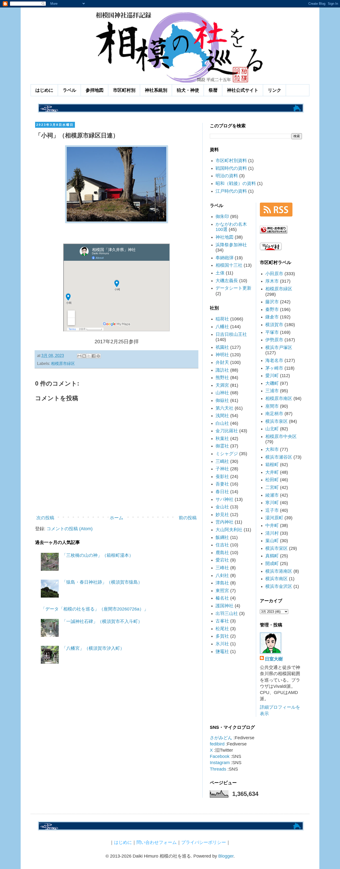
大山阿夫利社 (229, 529)
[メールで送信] (79, 355)
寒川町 (272, 502)
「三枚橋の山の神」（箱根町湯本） (97, 555)
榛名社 (222, 598)
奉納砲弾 (224, 257)
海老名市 (274, 360)
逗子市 (272, 510)
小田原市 (274, 273)
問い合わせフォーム (156, 842)
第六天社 (224, 408)
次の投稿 (45, 517)
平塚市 (272, 332)
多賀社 (222, 636)
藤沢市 (272, 301)
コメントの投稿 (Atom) (70, 528)
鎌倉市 (272, 316)
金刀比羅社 (227, 430)
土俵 (220, 272)
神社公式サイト (242, 90)
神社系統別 (156, 90)
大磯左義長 (227, 280)
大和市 (272, 449)
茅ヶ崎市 (274, 368)
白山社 (222, 423)
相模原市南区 (278, 398)
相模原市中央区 (281, 436)
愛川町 (272, 375)
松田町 (272, 479)
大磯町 (272, 383)
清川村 (272, 533)
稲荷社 (222, 318)
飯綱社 (222, 537)
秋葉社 (222, 438)
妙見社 (222, 514)
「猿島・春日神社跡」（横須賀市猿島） (102, 582)
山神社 (222, 392)
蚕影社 (222, 476)
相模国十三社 (229, 265)
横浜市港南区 (278, 571)
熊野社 (222, 377)
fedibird (217, 743)
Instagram (220, 762)
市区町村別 (124, 90)
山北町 (272, 428)
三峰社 (222, 567)
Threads (218, 769)
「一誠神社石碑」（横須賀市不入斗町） (102, 621)
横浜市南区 (276, 578)
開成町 (272, 563)
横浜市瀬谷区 (278, 457)
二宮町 (272, 487)
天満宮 (222, 385)
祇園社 (222, 347)
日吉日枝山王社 (231, 334)
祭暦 (213, 90)
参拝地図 (95, 90)
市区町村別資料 (231, 160)
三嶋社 (222, 461)
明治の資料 (227, 175)
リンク (274, 90)
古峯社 (222, 620)
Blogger (225, 856)
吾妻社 (222, 483)
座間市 (272, 406)
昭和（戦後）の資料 (236, 183)
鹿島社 (222, 552)
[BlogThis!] (84, 355)
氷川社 (222, 643)
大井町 (272, 472)
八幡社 (222, 326)
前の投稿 (188, 517)
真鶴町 (272, 555)
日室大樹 (274, 658)
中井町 (272, 525)
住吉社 (222, 544)
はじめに (44, 90)
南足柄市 (274, 413)
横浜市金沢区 (278, 586)
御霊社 (222, 445)
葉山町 (272, 540)
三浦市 (272, 390)
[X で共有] (88, 355)
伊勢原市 (274, 339)
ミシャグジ (227, 453)
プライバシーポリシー (203, 842)
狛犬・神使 (188, 90)
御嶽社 (222, 400)
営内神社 (224, 522)
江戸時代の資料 (231, 191)
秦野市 (272, 309)
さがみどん (221, 737)
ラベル (69, 90)
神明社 (222, 354)
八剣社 (222, 575)
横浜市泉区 (276, 421)
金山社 (222, 506)
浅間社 (222, 415)
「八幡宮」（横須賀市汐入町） (93, 648)
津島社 (222, 582)
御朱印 (222, 216)
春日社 (222, 491)
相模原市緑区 (63, 363)
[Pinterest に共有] (98, 355)
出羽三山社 (227, 613)
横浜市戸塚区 (278, 347)
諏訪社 (222, 370)
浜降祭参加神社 (231, 244)
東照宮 (222, 590)
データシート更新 (233, 288)
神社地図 (224, 237)
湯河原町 (274, 517)
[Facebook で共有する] (93, 355)
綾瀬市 (272, 495)
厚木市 (272, 281)
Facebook (219, 756)
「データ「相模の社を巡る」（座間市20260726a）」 (94, 609)
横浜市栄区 (276, 548)
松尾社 (222, 628)
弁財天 (222, 362)
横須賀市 (274, 324)
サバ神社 (224, 499)
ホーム (116, 517)
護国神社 (224, 605)
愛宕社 (222, 560)
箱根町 (272, 464)
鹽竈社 (222, 651)
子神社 (222, 468)
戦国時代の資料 (231, 168)
